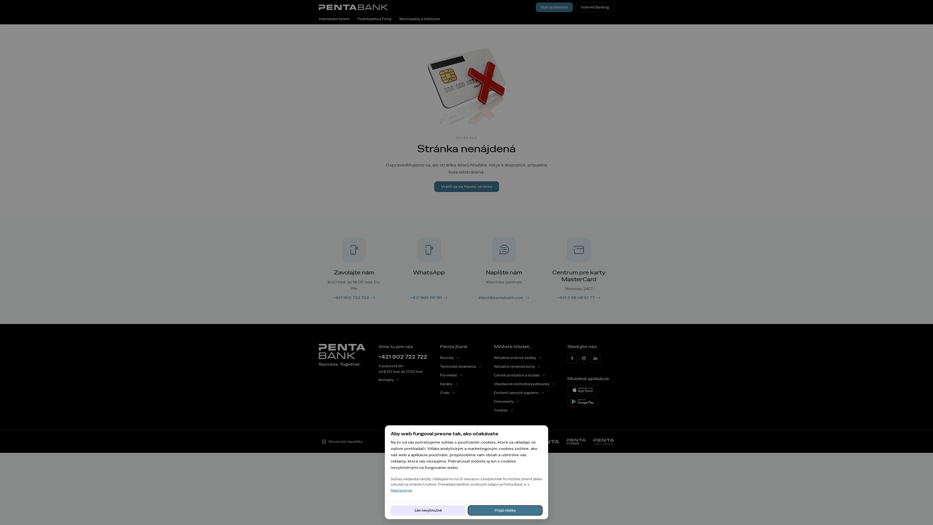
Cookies (430, 484)
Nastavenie (401, 490)
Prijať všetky (505, 510)
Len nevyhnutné (428, 510)
